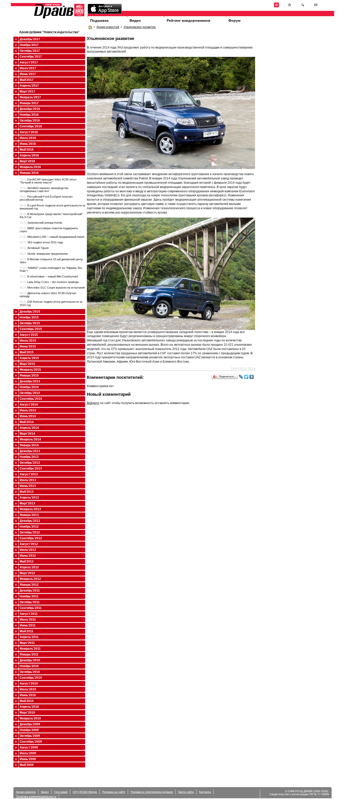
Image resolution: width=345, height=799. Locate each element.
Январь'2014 (29, 445)
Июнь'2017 (28, 74)
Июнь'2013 (28, 486)
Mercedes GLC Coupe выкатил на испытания (52, 287)
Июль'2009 (28, 753)
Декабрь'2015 (30, 311)
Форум (234, 20)
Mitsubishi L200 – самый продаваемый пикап (52, 236)
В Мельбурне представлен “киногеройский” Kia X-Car (51, 216)
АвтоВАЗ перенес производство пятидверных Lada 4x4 (44, 189)
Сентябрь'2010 (31, 677)
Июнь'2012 (28, 555)
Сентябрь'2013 (31, 468)
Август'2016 (29, 132)
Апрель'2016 (29, 155)
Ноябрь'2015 (29, 317)
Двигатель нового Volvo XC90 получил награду (48, 295)
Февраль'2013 (30, 509)
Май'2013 (27, 492)
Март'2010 (27, 712)
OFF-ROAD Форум (85, 791)
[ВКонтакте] (251, 376)
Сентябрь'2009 (31, 741)
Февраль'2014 (30, 439)
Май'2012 (27, 561)
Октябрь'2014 (30, 393)
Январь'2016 (29, 173)
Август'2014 (29, 404)
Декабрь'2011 (30, 590)
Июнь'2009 (28, 759)
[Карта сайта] (289, 6)
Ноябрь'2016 (29, 114)
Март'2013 (27, 503)
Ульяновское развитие (140, 27)
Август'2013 (29, 474)
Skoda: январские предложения (44, 253)
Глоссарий (60, 791)
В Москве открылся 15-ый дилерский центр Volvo (51, 261)
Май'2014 (27, 422)
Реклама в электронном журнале (152, 791)
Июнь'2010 (28, 695)
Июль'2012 (28, 550)
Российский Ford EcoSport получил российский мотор (46, 198)
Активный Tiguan (34, 247)
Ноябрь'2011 (29, 596)
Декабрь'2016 (30, 109)
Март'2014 (27, 433)
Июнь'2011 (28, 625)
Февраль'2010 (30, 718)
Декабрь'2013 (30, 451)
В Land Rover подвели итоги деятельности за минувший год (52, 207)
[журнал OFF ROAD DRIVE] (58, 18)
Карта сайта (186, 791)
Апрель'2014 (29, 428)
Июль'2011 (28, 619)
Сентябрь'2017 (31, 56)
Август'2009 (29, 747)
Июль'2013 (28, 480)
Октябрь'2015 (30, 323)
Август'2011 (29, 614)
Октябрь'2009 (30, 736)
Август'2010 (29, 683)
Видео (135, 20)
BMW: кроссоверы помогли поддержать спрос (49, 230)
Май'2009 (27, 765)
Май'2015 (27, 352)
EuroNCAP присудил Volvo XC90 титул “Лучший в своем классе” (48, 181)
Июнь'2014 (28, 416)
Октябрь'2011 (30, 602)
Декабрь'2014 (30, 381)
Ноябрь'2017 (29, 45)
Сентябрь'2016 (31, 126)
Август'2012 (29, 544)
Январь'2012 (29, 584)
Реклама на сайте (113, 791)
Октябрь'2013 (30, 462)
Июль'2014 (28, 410)
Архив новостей (107, 27)
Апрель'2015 (29, 358)
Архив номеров (26, 791)
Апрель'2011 (29, 637)
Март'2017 (27, 91)
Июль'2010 (28, 689)
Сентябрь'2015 (31, 329)
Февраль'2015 (30, 369)
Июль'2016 (28, 138)
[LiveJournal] (241, 376)
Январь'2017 (29, 103)
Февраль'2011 (30, 648)
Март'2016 (27, 161)
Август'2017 (29, 62)
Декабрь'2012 (30, 521)
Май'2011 (26, 631)
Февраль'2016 (30, 167)
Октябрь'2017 (30, 51)
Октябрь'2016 (30, 120)
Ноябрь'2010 (29, 666)
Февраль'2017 (30, 97)
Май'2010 (27, 701)
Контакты (205, 791)
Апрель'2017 (29, 85)
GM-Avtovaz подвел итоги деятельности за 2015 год (51, 303)
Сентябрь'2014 (31, 399)
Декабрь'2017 (30, 39)
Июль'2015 (28, 340)
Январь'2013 (29, 515)
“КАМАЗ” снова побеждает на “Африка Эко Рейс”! (51, 269)
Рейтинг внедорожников (188, 20)
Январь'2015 (29, 375)
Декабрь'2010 (30, 660)
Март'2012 (27, 573)
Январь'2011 (29, 654)
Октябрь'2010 (30, 672)
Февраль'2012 (30, 579)
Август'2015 (29, 335)
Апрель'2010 (29, 707)
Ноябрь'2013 (29, 457)
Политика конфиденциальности (36, 796)
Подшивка (99, 20)
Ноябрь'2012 (29, 526)
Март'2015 (27, 364)
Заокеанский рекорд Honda (41, 222)
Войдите (93, 403)
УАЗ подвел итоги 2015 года (41, 242)
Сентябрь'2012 (31, 538)
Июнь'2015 (28, 346)
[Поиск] (302, 6)
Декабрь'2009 (30, 724)
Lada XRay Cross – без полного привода (49, 282)
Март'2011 (27, 643)
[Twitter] (246, 376)
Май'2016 (27, 149)
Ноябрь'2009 (29, 730)
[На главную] (276, 6)
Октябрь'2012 (30, 532)
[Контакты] (315, 6)
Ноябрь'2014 (29, 387)
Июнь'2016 (28, 144)
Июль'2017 (28, 68)
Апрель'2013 (29, 497)
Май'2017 (27, 80)
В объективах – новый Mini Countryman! (49, 276)
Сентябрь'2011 (31, 608)
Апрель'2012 (29, 567)
